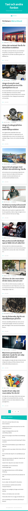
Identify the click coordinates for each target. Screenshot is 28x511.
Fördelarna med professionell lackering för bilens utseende (14, 206)
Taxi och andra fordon (14, 6)
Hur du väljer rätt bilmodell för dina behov (12, 482)
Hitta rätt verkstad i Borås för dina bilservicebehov (13, 46)
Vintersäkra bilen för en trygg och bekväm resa (13, 496)
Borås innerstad (6, 479)
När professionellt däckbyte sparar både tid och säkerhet (13, 242)
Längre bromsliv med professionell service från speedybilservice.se (12, 85)
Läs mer (6, 60)
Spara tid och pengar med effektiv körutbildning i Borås (14, 168)
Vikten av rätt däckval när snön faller (11, 494)
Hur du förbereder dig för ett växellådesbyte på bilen (13, 317)
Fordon (17, 42)
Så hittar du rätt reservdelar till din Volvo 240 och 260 (13, 280)
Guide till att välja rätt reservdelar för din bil (11, 392)
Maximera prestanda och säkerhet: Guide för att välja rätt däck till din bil (13, 355)
